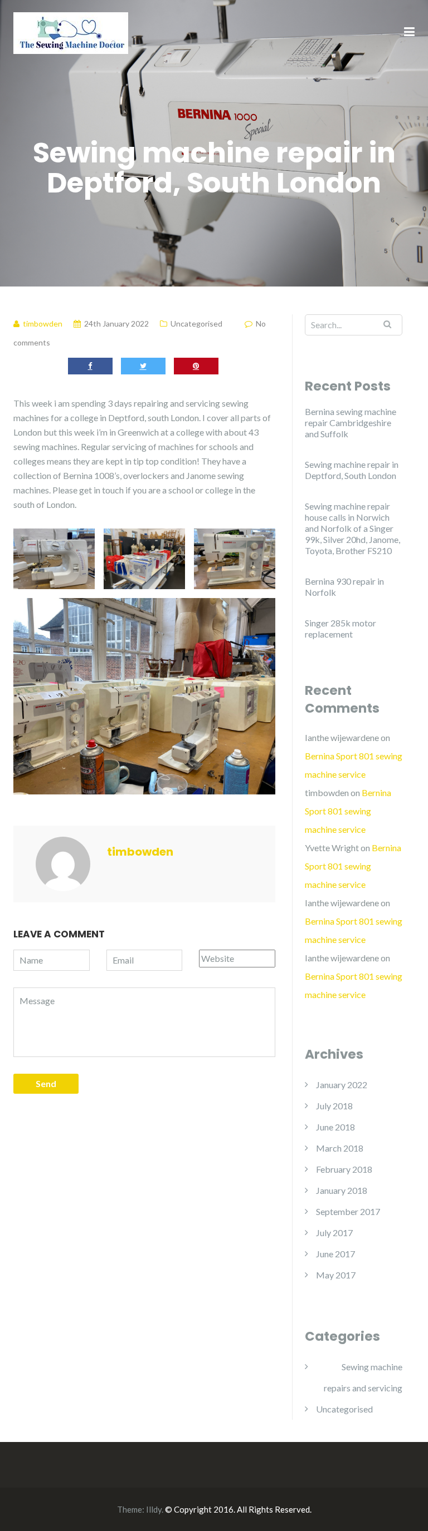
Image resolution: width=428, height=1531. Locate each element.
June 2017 (335, 1253)
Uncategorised (196, 323)
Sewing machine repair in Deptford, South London (351, 470)
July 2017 (334, 1232)
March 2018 (339, 1148)
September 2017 (348, 1211)
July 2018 (334, 1105)
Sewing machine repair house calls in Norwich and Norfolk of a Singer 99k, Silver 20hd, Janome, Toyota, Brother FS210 (352, 528)
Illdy (154, 1509)
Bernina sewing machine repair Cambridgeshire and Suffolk (350, 422)
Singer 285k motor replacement (340, 628)
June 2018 (335, 1127)
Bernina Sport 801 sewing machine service (348, 810)
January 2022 (341, 1084)
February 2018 (344, 1169)
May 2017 (336, 1275)
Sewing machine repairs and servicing (363, 1377)
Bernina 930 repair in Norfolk (344, 586)
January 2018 (341, 1190)
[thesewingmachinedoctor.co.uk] (70, 31)
